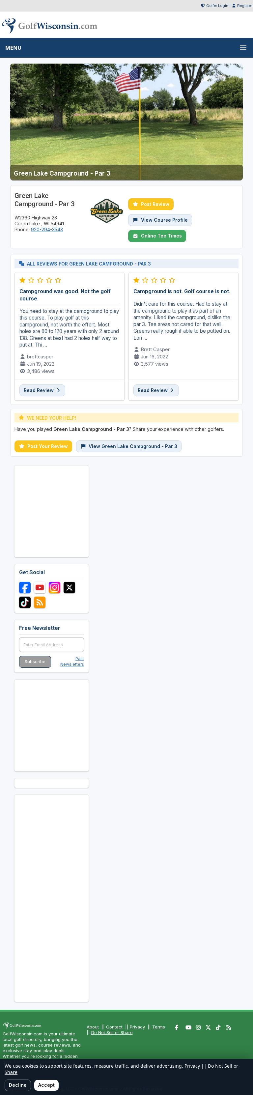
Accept (46, 1085)
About (93, 1026)
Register (244, 5)
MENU (13, 47)
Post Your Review (47, 446)
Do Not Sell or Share (112, 1032)
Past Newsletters (72, 661)
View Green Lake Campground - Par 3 (133, 446)
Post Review (155, 204)
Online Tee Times (161, 236)
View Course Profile (164, 220)
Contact (114, 1026)
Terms (158, 1026)
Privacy (137, 1026)
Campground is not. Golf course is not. (181, 291)
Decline (18, 1085)
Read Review (39, 390)
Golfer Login (217, 5)
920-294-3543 (47, 229)
